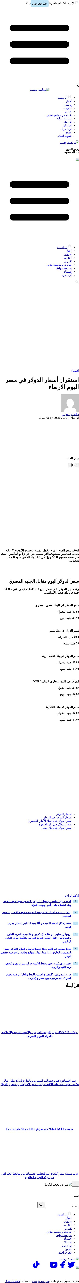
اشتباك (67, 125)
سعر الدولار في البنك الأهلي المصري (50, 820)
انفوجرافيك (65, 135)
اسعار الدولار (64, 813)
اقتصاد (68, 121)
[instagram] (45, 1267)
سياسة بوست (40, 1281)
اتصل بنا (63, 1274)
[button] (75, 839)
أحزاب (68, 108)
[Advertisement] (39, 326)
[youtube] (54, 1267)
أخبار (69, 101)
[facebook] (62, 1267)
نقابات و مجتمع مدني (59, 115)
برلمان (68, 104)
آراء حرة (67, 128)
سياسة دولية (64, 118)
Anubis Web (12, 1281)
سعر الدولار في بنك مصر (57, 827)
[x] (71, 1267)
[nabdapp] (77, 1267)
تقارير (68, 111)
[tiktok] (36, 1267)
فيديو (69, 132)
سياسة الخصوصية (39, 1274)
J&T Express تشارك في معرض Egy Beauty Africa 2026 (39, 1129)
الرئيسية (62, 97)
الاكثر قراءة (72, 895)
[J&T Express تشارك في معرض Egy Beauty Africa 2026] (39, 1123)
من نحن (16, 1274)
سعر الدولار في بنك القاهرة (55, 824)
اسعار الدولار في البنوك (58, 817)
